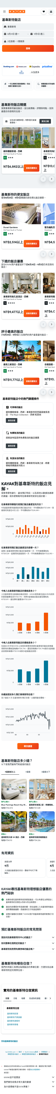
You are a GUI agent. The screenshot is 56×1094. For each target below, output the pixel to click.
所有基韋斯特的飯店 (9, 1041)
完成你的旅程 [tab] (34, 998)
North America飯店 (31, 1052)
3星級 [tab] (28, 772)
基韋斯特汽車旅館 (14, 1017)
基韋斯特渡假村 (13, 1021)
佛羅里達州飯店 (13, 1054)
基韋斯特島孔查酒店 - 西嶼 (15, 296)
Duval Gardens (10, 227)
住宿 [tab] (7, 998)
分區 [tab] (15, 998)
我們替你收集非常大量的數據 (17, 1082)
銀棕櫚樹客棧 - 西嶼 (12, 151)
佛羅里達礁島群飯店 (29, 1054)
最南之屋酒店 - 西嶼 (12, 364)
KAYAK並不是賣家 (12, 1077)
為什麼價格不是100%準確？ (17, 1086)
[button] (4, 11)
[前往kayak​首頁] (17, 11)
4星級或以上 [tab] (10, 772)
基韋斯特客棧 (12, 1024)
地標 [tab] (23, 998)
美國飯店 (44, 1052)
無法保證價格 (35, 1070)
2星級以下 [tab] (46, 772)
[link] (11, 420)
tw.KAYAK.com (10, 1052)
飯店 (20, 1052)
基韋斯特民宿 (12, 1013)
